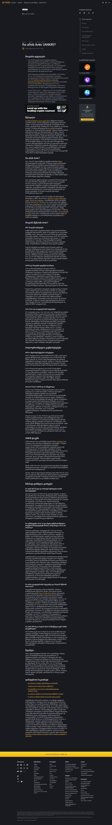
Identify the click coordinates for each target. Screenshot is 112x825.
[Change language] (106, 2)
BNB (82, 767)
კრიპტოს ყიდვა (53, 766)
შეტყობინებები (37, 786)
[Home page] (6, 3)
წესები (35, 775)
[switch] (21, 781)
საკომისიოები (84, 788)
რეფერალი (83, 766)
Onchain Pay (68, 771)
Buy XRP (67, 798)
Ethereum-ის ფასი (69, 784)
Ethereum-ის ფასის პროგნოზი (71, 791)
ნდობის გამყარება (38, 778)
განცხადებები (37, 767)
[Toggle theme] (109, 2)
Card (51, 773)
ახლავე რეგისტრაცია (87, 119)
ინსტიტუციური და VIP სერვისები (72, 767)
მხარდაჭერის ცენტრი (85, 783)
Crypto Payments (53, 769)
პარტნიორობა (84, 764)
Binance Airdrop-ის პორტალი (87, 795)
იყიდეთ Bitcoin (68, 795)
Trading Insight (84, 773)
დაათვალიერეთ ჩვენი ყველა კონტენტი (55, 754)
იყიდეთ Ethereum (69, 802)
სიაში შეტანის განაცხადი (70, 766)
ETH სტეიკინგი (53, 782)
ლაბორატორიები (69, 769)
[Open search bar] (102, 2)
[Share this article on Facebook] (84, 13)
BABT (51, 784)
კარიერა (36, 766)
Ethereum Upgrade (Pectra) (71, 793)
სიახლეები (36, 769)
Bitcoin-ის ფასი (68, 782)
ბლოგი (35, 780)
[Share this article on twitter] (80, 13)
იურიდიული (36, 773)
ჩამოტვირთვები (37, 787)
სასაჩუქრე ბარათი (53, 777)
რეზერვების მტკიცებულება (86, 775)
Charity (51, 787)
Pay (50, 767)
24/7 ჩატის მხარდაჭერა (86, 781)
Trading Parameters (85, 793)
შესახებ (35, 764)
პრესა (35, 771)
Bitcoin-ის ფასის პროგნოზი (71, 789)
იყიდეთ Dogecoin (69, 800)
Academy (52, 775)
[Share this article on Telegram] (88, 13)
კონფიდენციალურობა (39, 777)
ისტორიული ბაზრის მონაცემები (87, 771)
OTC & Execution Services (86, 769)
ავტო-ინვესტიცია (53, 780)
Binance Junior (53, 771)
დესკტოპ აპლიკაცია (38, 789)
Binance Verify (84, 792)
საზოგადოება (37, 782)
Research (51, 786)
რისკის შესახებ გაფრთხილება (40, 784)
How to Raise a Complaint (86, 800)
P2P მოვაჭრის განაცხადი (70, 764)
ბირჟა (51, 764)
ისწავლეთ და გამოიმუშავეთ (71, 778)
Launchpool (52, 778)
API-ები (82, 790)
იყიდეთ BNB (68, 797)
